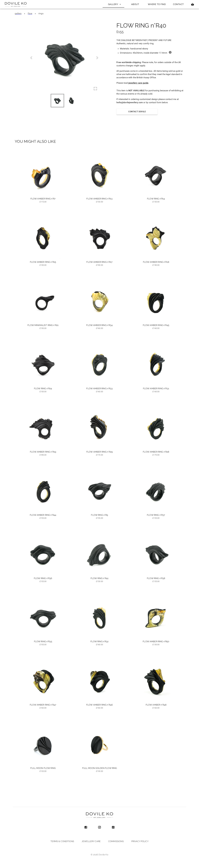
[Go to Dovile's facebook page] (86, 827)
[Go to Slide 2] (71, 100)
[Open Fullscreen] (95, 88)
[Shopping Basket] (192, 4)
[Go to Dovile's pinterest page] (113, 827)
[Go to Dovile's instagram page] (99, 827)
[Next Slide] (97, 57)
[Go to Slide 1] (57, 100)
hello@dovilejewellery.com (129, 102)
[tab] (113, 4)
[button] (64, 57)
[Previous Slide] (31, 57)
